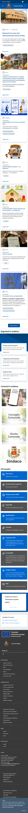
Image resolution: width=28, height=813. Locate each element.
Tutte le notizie (13, 325)
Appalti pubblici (6, 694)
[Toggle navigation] (3, 6)
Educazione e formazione (9, 709)
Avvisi (6, 72)
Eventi (4, 746)
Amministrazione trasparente (10, 790)
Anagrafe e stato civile (8, 685)
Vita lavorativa (6, 689)
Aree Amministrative (8, 665)
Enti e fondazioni (7, 669)
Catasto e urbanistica (8, 696)
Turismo (5, 698)
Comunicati (7, 118)
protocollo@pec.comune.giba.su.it (11, 763)
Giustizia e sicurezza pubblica (10, 711)
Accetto (23, 810)
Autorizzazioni (6, 720)
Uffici (4, 667)
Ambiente (5, 716)
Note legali (5, 795)
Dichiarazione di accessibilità (9, 797)
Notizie (7, 29)
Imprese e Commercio (8, 691)
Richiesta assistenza (8, 781)
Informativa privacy (7, 793)
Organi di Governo (7, 663)
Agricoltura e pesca (7, 722)
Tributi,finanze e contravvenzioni (10, 713)
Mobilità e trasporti (7, 700)
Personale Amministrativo (9, 674)
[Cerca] (25, 6)
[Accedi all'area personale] (22, 1)
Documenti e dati (7, 676)
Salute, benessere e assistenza (10, 718)
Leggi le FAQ (6, 779)
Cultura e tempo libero (8, 687)
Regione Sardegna (6, 1)
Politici (4, 671)
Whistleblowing (6, 777)
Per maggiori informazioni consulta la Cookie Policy (12, 806)
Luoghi (4, 744)
